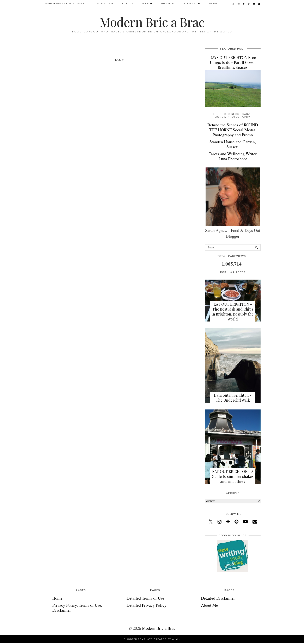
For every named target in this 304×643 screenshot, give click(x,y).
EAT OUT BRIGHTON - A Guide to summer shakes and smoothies (233, 476)
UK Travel (189, 3)
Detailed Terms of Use (145, 598)
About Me (209, 605)
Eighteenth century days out (66, 3)
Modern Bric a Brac (152, 21)
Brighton (104, 3)
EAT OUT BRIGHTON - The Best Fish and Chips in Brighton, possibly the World (233, 312)
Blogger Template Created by (152, 639)
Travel (166, 3)
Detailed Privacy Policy (146, 605)
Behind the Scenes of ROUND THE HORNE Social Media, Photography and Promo (232, 130)
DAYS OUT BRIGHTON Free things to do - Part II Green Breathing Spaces (232, 62)
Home (119, 60)
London (128, 3)
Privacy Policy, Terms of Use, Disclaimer (77, 607)
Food (145, 3)
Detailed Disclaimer (218, 598)
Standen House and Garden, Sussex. (232, 144)
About (212, 3)
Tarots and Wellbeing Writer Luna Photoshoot (233, 156)
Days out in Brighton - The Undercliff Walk (232, 398)
